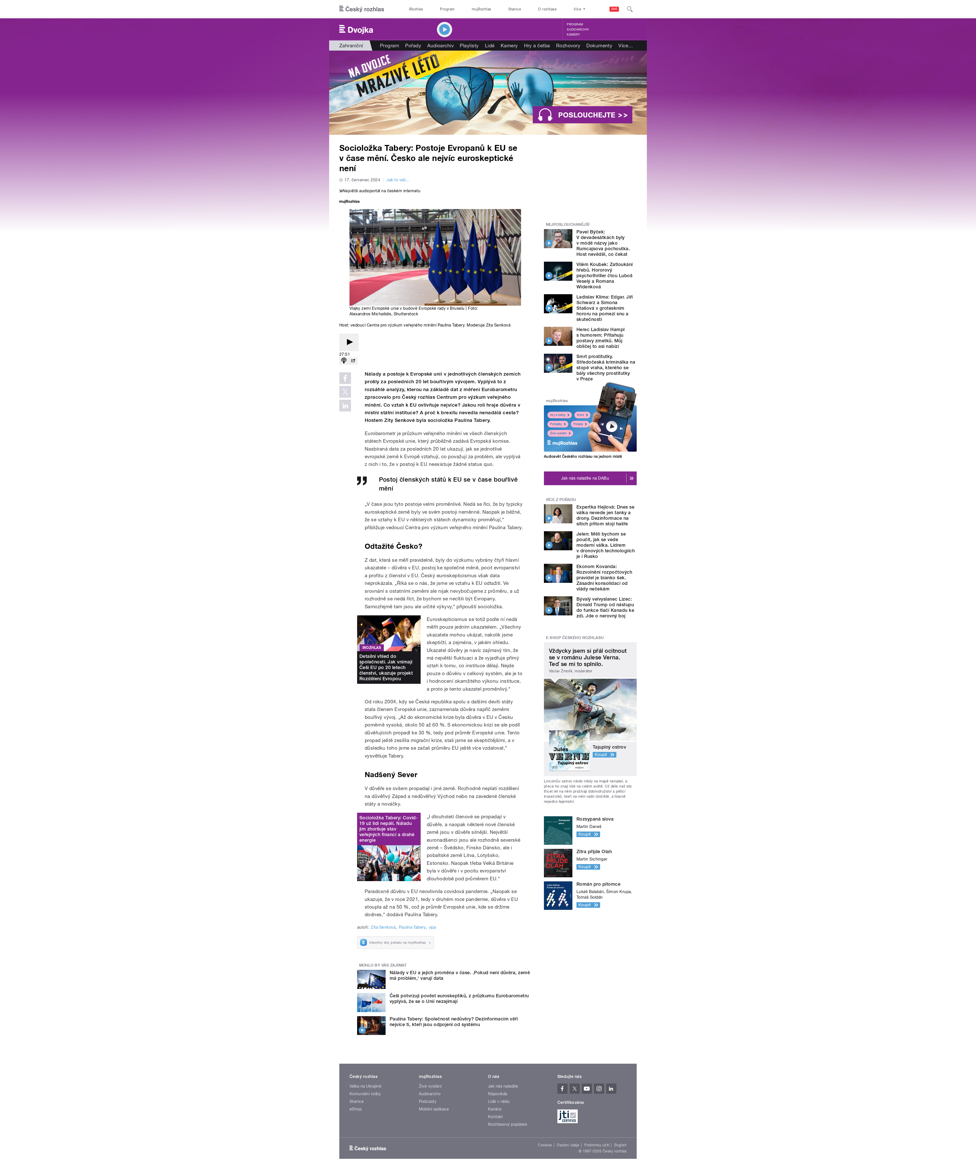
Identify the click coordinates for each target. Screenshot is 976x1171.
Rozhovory (568, 45)
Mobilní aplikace (434, 1109)
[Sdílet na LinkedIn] (345, 405)
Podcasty (428, 1101)
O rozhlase (547, 9)
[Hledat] (630, 9)
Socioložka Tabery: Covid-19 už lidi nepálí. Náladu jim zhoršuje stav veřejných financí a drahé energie (388, 829)
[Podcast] (343, 361)
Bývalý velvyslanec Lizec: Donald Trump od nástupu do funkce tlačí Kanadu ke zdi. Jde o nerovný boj (605, 607)
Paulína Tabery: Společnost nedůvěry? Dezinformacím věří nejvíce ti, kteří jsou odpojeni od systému (454, 1021)
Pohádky (556, 424)
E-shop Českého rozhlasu (575, 637)
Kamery (573, 34)
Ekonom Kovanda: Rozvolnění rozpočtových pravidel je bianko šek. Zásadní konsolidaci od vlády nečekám (604, 577)
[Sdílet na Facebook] (345, 378)
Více (625, 45)
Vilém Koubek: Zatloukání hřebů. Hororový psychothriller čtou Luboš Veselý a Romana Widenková (604, 275)
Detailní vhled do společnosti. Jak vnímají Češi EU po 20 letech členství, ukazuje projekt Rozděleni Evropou (386, 667)
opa (432, 927)
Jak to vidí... (398, 179)
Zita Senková (383, 927)
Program (447, 9)
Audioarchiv (578, 29)
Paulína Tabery (412, 927)
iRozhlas (416, 9)
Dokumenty (599, 45)
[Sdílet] (353, 361)
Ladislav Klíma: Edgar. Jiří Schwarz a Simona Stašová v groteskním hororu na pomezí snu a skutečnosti (604, 308)
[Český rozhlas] (361, 9)
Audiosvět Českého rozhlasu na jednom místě (583, 456)
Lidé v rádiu (499, 1101)
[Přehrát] (349, 342)
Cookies (545, 1145)
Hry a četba (537, 45)
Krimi (580, 415)
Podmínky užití (596, 1145)
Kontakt (495, 1116)
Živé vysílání (558, 433)
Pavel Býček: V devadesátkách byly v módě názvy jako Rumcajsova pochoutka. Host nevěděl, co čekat (603, 243)
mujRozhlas (481, 9)
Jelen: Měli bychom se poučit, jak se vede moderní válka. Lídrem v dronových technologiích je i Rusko (605, 545)
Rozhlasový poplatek (507, 1124)
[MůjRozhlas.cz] (349, 202)
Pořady (413, 45)
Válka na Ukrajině (365, 1086)
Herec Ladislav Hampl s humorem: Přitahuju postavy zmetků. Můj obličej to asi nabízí (600, 338)
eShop (355, 1109)
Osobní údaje (568, 1145)
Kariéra (494, 1109)
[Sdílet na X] (345, 392)
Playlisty (469, 45)
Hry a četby (558, 415)
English (620, 1145)
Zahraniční (351, 45)
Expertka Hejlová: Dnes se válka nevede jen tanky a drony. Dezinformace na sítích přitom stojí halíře (605, 515)
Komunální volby (365, 1093)
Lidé (490, 45)
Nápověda (497, 1093)
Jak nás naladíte (503, 1086)
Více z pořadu (561, 499)
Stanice (514, 9)
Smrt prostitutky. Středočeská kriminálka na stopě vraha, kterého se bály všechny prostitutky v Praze (605, 367)
